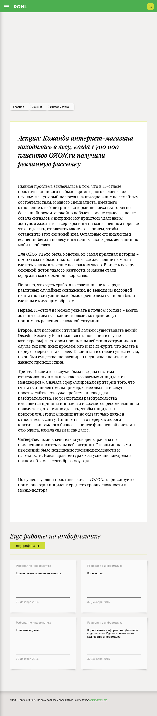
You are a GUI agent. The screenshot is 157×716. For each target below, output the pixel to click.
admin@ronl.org (98, 700)
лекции (37, 106)
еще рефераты (27, 545)
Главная (18, 106)
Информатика (59, 106)
